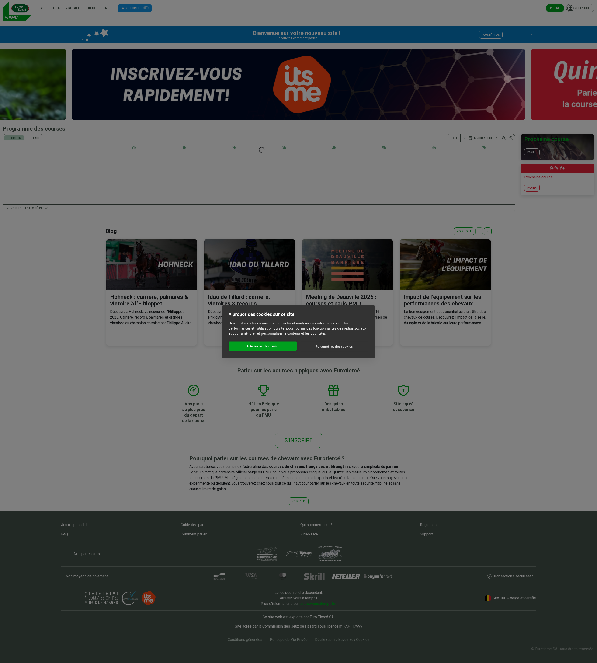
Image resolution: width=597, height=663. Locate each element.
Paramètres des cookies (334, 346)
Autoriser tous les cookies (262, 346)
